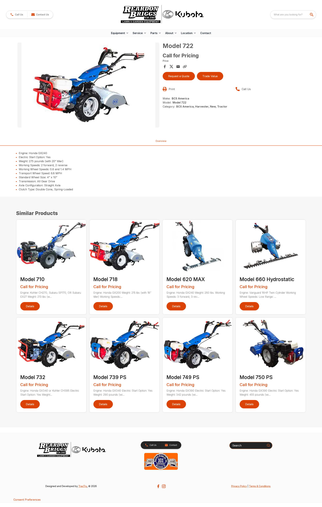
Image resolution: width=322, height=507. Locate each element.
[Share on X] (171, 67)
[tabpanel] (88, 85)
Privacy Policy (239, 486)
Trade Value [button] (210, 76)
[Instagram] (164, 486)
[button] (16, 15)
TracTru (82, 486)
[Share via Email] (178, 67)
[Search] (268, 445)
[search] (312, 14)
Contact (205, 33)
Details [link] (30, 306)
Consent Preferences (27, 499)
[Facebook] (158, 486)
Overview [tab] (161, 141)
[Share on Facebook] (165, 67)
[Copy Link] (185, 67)
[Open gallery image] (88, 85)
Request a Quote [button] (178, 76)
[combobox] (293, 15)
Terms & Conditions (260, 486)
